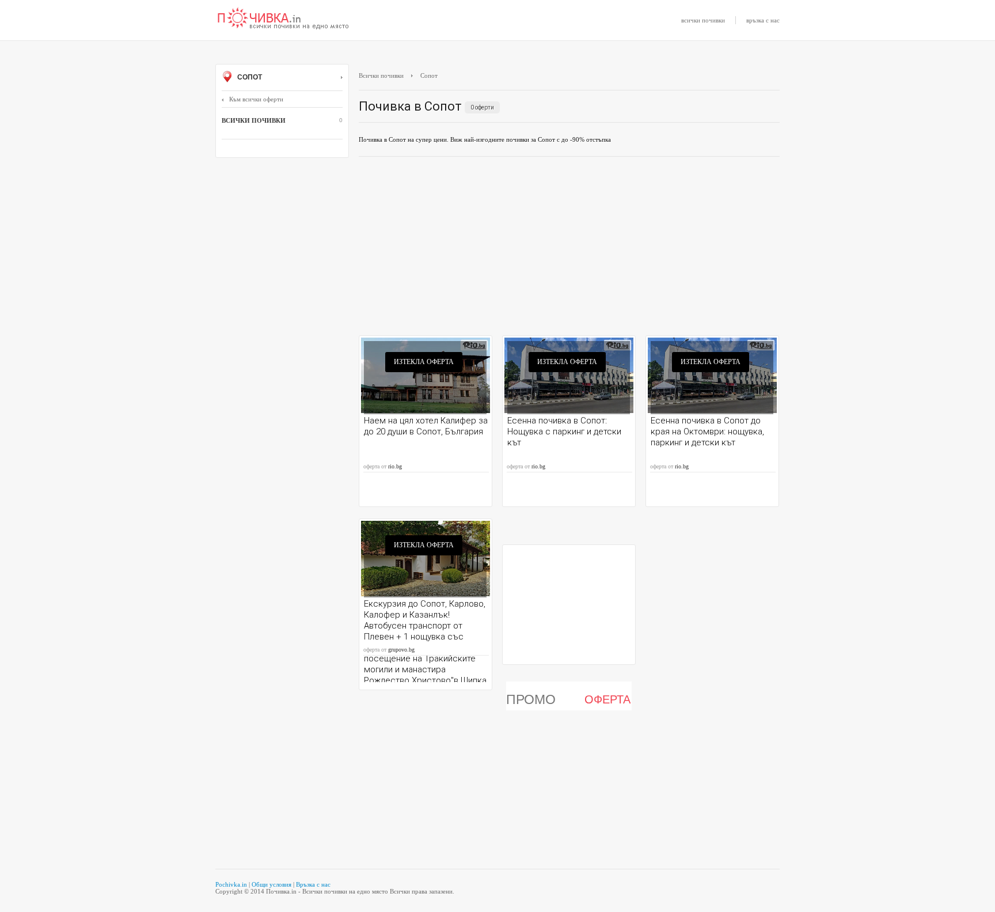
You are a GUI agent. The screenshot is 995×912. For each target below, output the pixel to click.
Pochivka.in (231, 884)
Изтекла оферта (424, 362)
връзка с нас (763, 20)
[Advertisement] (569, 249)
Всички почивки (381, 75)
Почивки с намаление (283, 19)
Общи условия (271, 884)
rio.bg (395, 466)
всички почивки (703, 20)
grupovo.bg (401, 649)
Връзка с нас (313, 884)
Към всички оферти (256, 99)
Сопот (249, 77)
